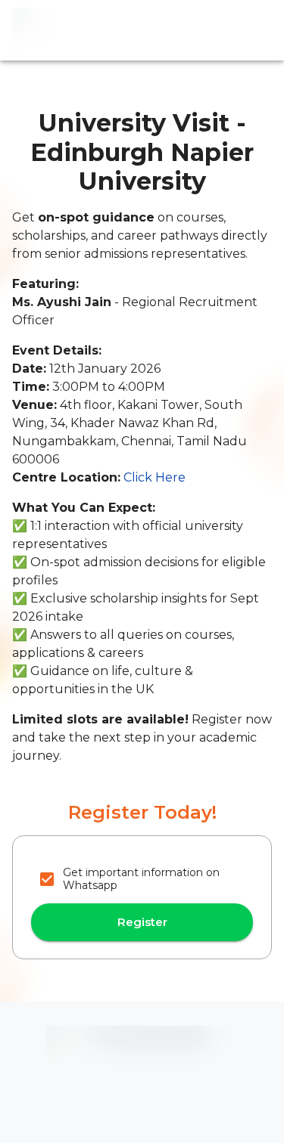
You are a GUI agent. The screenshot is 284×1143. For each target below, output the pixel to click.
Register (142, 922)
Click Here (154, 477)
